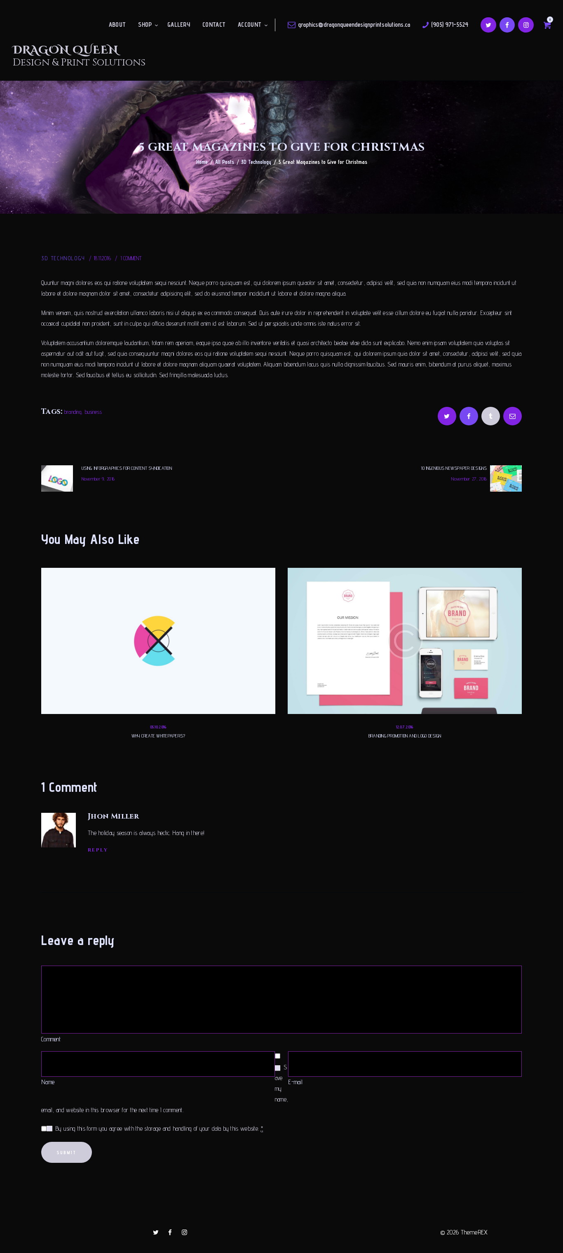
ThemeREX (474, 1232)
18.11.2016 (102, 258)
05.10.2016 (158, 726)
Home (202, 162)
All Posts (224, 162)
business (93, 411)
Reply (98, 850)
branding (72, 411)
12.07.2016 (405, 726)
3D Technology (256, 162)
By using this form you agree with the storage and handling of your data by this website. (159, 1128)
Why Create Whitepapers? (158, 736)
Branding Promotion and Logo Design (404, 736)
